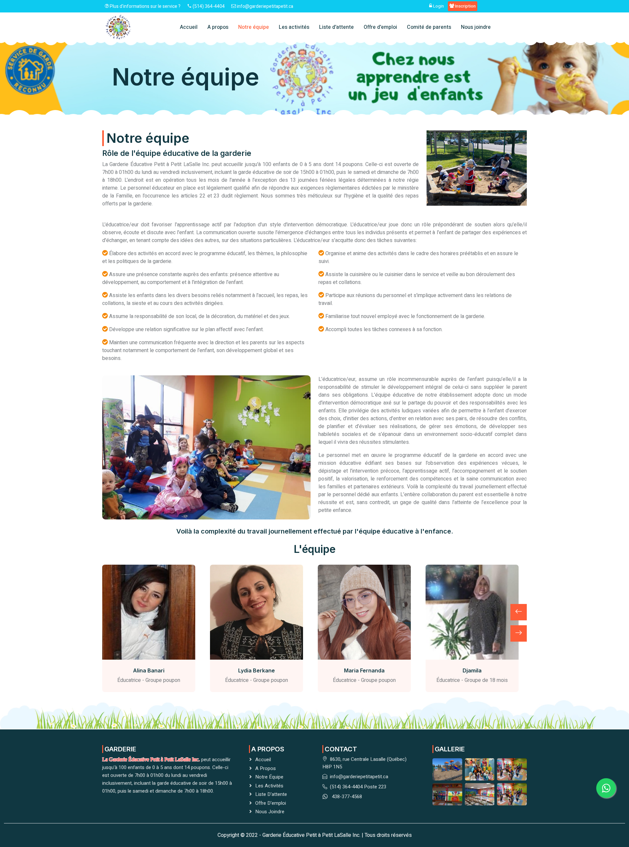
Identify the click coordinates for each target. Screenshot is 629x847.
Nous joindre (476, 27)
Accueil (189, 27)
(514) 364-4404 (208, 6)
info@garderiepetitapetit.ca (264, 6)
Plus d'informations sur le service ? (145, 6)
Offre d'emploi (380, 27)
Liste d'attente (336, 27)
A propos (217, 27)
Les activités (294, 27)
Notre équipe (253, 27)
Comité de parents (429, 27)
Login (438, 6)
